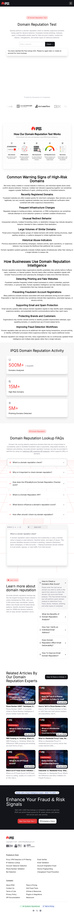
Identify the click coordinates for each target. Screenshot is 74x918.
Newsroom (30, 897)
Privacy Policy (11, 894)
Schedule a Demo (48, 821)
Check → (50, 44)
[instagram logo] (40, 910)
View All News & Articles (55, 677)
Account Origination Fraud (46, 866)
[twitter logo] (37, 910)
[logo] (37, 837)
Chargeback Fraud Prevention (48, 872)
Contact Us (10, 888)
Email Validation (43, 863)
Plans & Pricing (31, 885)
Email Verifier (42, 859)
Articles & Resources (33, 891)
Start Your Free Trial (26, 821)
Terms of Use (11, 891)
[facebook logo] (33, 910)
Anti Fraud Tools (32, 888)
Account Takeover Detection (16, 866)
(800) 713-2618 (36, 793)
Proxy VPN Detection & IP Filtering (18, 859)
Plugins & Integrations (34, 894)
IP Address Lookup (13, 863)
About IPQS (10, 885)
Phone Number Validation (15, 869)
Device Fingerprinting (45, 869)
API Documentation (13, 897)
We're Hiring (49, 906)
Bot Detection (11, 872)
